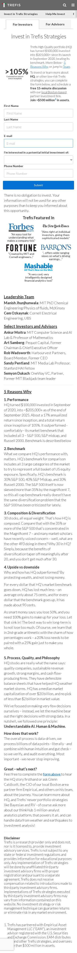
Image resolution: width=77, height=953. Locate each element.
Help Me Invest (55, 14)
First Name (11, 105)
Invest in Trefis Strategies (21, 14)
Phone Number (13, 166)
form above (52, 774)
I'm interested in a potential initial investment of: (36, 152)
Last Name (11, 119)
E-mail (8, 136)
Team (66, 66)
